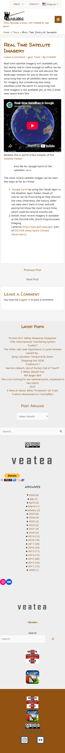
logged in (24, 299)
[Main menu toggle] (58, 19)
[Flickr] (40, 740)
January (34, 510)
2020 (34, 532)
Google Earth (20, 189)
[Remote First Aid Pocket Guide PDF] (32, 656)
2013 (34, 558)
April (34, 502)
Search (32, 633)
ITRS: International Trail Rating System (32, 341)
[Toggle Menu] (23, 4)
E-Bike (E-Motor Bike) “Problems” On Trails (32, 390)
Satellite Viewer (13, 158)
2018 (34, 540)
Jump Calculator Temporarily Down (32, 356)
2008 (34, 570)
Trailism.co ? (32, 364)
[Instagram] (24, 740)
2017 (34, 543)
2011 (34, 566)
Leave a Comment (14, 57)
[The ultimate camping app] (32, 676)
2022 (34, 525)
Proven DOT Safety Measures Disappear (32, 338)
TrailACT (33, 345)
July (34, 498)
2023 (34, 521)
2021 (34, 528)
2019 (34, 536)
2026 (34, 495)
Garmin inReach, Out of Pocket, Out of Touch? (32, 368)
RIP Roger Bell (32, 375)
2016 (34, 547)
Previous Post (32, 270)
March (34, 506)
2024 (34, 517)
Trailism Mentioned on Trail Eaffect (32, 394)
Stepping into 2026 (32, 360)
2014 (34, 555)
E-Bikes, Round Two (32, 371)
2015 (34, 551)
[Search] (52, 639)
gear (30, 57)
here (28, 170)
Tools (37, 57)
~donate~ (32, 622)
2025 (33, 386)
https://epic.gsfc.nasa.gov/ (37, 226)
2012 (34, 562)
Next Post (32, 279)
